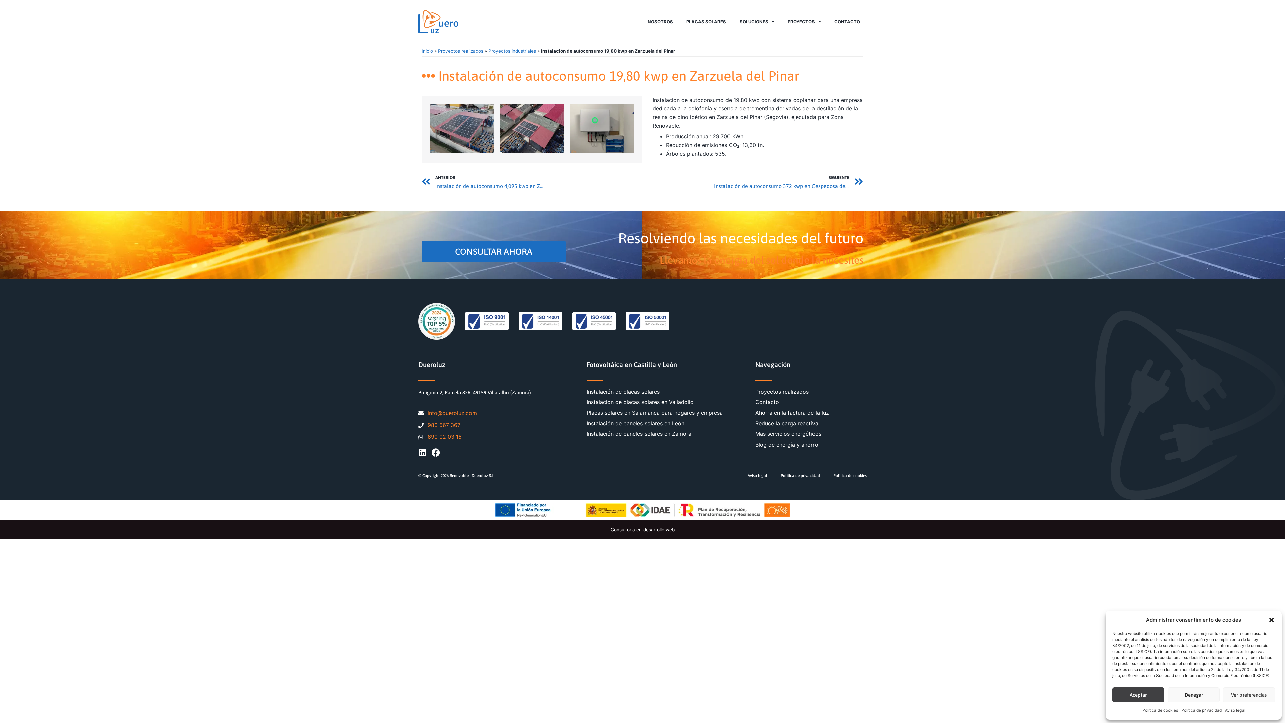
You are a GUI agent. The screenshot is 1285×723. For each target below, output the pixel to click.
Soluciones (754, 21)
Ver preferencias (1249, 695)
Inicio (427, 51)
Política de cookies (1160, 710)
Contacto (847, 21)
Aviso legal (1235, 710)
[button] (1271, 620)
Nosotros (660, 21)
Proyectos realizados (460, 51)
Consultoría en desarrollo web (643, 529)
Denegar (1194, 695)
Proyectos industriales (512, 51)
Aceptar (1138, 695)
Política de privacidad (1201, 710)
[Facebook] (436, 452)
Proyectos (801, 21)
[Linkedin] (422, 452)
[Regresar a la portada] (438, 21)
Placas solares (706, 21)
